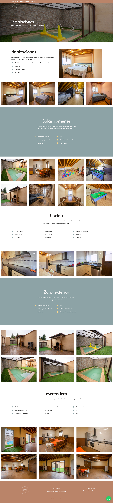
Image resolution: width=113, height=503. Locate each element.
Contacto (99, 5)
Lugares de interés (88, 5)
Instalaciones (77, 5)
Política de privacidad (56, 499)
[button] (108, 498)
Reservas (68, 5)
